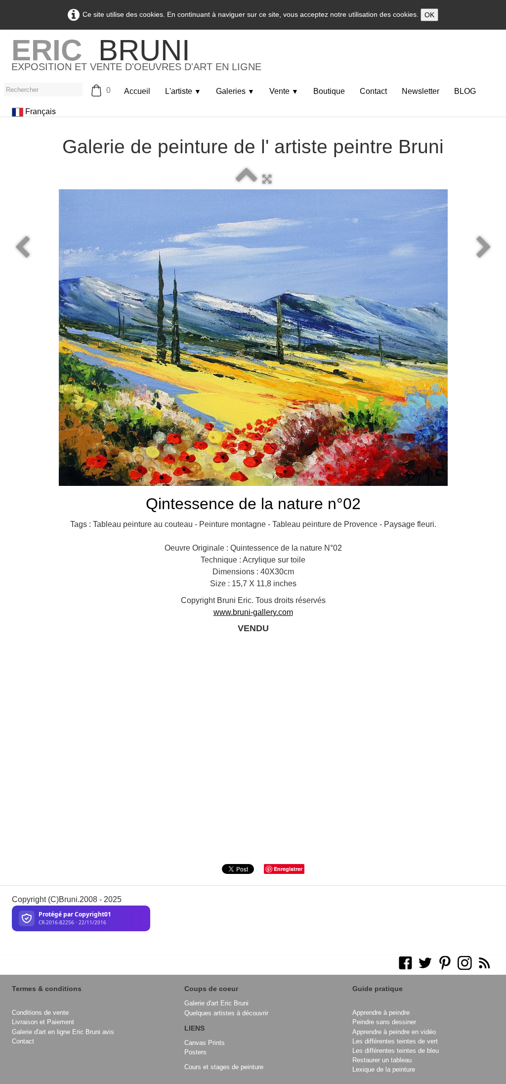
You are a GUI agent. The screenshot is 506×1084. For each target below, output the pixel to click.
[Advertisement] (253, 767)
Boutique (329, 91)
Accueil (137, 91)
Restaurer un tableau (382, 1060)
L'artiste (183, 91)
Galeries (235, 91)
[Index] (246, 179)
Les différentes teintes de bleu (395, 1050)
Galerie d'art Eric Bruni (216, 1003)
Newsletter (420, 91)
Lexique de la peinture (383, 1069)
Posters (195, 1052)
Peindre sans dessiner (384, 1022)
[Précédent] (22, 248)
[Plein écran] (266, 179)
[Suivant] (483, 248)
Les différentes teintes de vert (395, 1041)
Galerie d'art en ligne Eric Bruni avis (63, 1032)
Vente (283, 91)
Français (41, 111)
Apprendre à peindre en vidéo (394, 1032)
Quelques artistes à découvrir (226, 1013)
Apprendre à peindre (381, 1012)
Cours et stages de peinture (223, 1067)
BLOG (465, 91)
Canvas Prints (204, 1042)
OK (429, 15)
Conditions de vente (40, 1012)
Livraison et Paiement (43, 1022)
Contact (373, 91)
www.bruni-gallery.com (253, 612)
